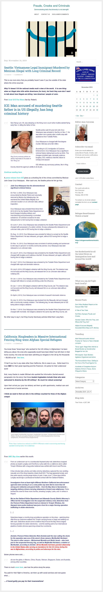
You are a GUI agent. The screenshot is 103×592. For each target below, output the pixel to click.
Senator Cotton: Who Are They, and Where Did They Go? (86, 321)
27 (87, 110)
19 (83, 106)
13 (87, 102)
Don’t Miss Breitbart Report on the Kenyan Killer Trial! (86, 305)
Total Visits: (79, 402)
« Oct (77, 116)
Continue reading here (13, 172)
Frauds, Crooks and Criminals (51, 5)
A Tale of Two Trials (81, 310)
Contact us (45, 14)
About (36, 14)
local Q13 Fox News (16, 99)
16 (97, 102)
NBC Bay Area (14, 456)
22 (94, 106)
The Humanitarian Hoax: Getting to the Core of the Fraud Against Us (86, 361)
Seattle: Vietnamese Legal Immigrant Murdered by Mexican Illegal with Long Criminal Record (37, 69)
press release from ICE (14, 177)
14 (90, 102)
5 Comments (18, 343)
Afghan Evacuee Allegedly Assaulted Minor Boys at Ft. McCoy (87, 326)
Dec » (82, 116)
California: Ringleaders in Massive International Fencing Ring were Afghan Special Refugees (35, 338)
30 (97, 110)
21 (90, 106)
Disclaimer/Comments (60, 14)
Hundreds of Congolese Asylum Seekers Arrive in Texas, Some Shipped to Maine (85, 368)
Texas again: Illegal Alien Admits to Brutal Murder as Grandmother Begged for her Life (86, 349)
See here (20, 357)
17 (77, 106)
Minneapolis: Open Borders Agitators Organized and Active (85, 356)
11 (80, 102)
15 (94, 102)
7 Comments (18, 74)
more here (19, 567)
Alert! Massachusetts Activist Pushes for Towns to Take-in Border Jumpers (87, 340)
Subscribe (83, 171)
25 (80, 110)
